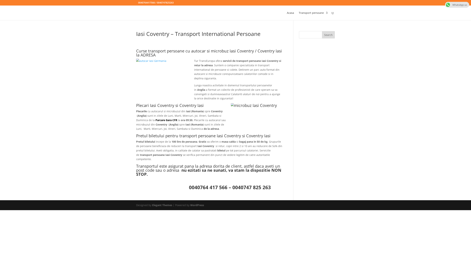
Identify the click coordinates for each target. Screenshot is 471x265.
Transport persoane (311, 13)
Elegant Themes (162, 205)
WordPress (197, 205)
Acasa (290, 13)
